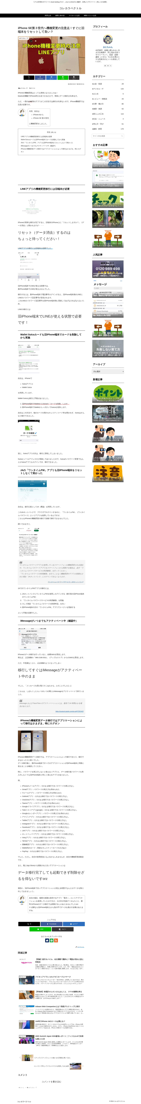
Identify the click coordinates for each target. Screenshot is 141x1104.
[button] (74, 78)
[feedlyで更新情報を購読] (51, 940)
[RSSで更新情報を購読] (56, 940)
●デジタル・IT (23, 88)
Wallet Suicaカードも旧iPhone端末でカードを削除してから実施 (43, 139)
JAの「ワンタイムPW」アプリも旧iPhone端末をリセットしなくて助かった (47, 142)
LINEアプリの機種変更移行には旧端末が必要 (36, 136)
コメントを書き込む (51, 1081)
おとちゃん (108, 47)
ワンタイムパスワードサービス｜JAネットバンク (66, 582)
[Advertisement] (51, 170)
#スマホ (33, 88)
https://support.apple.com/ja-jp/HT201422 (70, 711)
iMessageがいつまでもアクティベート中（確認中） (39, 146)
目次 (48, 132)
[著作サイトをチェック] (47, 940)
